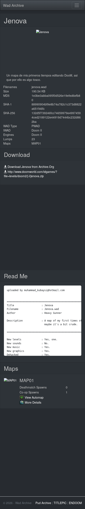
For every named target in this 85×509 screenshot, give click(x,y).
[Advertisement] (42, 227)
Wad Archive (13, 5)
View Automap (34, 397)
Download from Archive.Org (31, 167)
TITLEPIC (60, 503)
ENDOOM (75, 503)
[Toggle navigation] (77, 5)
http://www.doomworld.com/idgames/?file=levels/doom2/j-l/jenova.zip (30, 174)
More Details (33, 402)
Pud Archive (43, 503)
